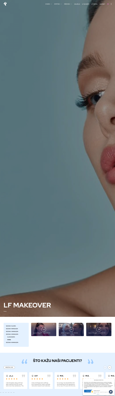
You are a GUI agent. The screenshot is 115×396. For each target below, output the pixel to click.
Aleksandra (11, 337)
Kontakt (102, 4)
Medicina (68, 4)
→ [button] (109, 367)
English (108, 4)
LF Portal (94, 4)
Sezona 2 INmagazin (12, 331)
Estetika (58, 4)
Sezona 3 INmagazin (12, 334)
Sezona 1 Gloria (11, 326)
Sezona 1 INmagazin (12, 328)
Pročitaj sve (9, 367)
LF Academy (85, 4)
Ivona (9, 339)
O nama (48, 4)
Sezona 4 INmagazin (12, 342)
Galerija (77, 4)
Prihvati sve (88, 391)
